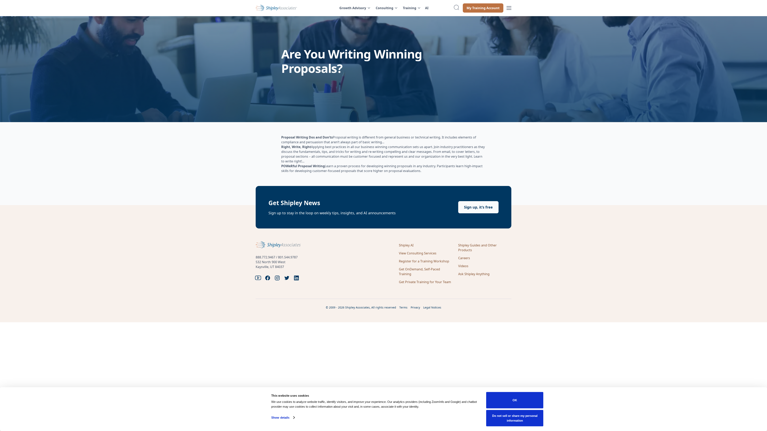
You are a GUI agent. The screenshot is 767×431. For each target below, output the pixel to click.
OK (515, 400)
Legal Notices (432, 307)
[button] (354, 8)
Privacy (415, 307)
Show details (280, 417)
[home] (289, 8)
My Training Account (483, 8)
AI (426, 8)
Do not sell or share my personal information (514, 418)
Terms (403, 307)
